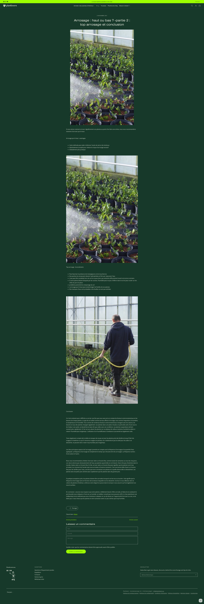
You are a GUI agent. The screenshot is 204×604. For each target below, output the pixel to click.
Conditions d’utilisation (161, 593)
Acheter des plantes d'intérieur (84, 6)
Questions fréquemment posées (44, 570)
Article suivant (133, 520)
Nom (69, 527)
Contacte (37, 575)
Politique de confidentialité (146, 593)
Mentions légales (185, 593)
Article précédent (71, 520)
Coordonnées (194, 593)
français (197, 1)
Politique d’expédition (174, 593)
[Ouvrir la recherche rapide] (192, 5)
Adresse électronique (147, 573)
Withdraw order (39, 579)
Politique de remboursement (130, 593)
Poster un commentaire (76, 551)
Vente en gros (39, 577)
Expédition (38, 572)
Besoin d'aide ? (124, 6)
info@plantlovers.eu (158, 591)
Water (76, 514)
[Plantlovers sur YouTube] (7, 1)
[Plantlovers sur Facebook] (4, 1)
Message (70, 536)
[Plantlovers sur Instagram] (5, 1)
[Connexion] (196, 5)
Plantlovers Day (113, 6)
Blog (97, 6)
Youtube (103, 6)
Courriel (70, 531)
